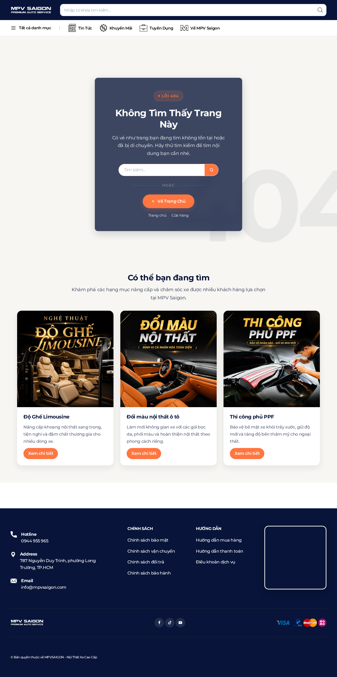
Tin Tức (85, 28)
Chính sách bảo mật (147, 540)
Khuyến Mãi (121, 28)
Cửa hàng (180, 215)
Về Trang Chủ (171, 201)
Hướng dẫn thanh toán (219, 551)
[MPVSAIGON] (31, 10)
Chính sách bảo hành (149, 573)
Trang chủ (157, 215)
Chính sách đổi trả (145, 561)
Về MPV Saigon (205, 28)
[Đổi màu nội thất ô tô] (168, 359)
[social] (159, 622)
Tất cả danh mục (35, 27)
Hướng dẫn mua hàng (219, 540)
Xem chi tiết (40, 453)
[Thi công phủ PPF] (272, 359)
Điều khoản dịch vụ (215, 561)
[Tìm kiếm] (320, 10)
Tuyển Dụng (161, 28)
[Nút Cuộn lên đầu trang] (325, 665)
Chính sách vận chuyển (151, 551)
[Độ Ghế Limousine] (65, 359)
